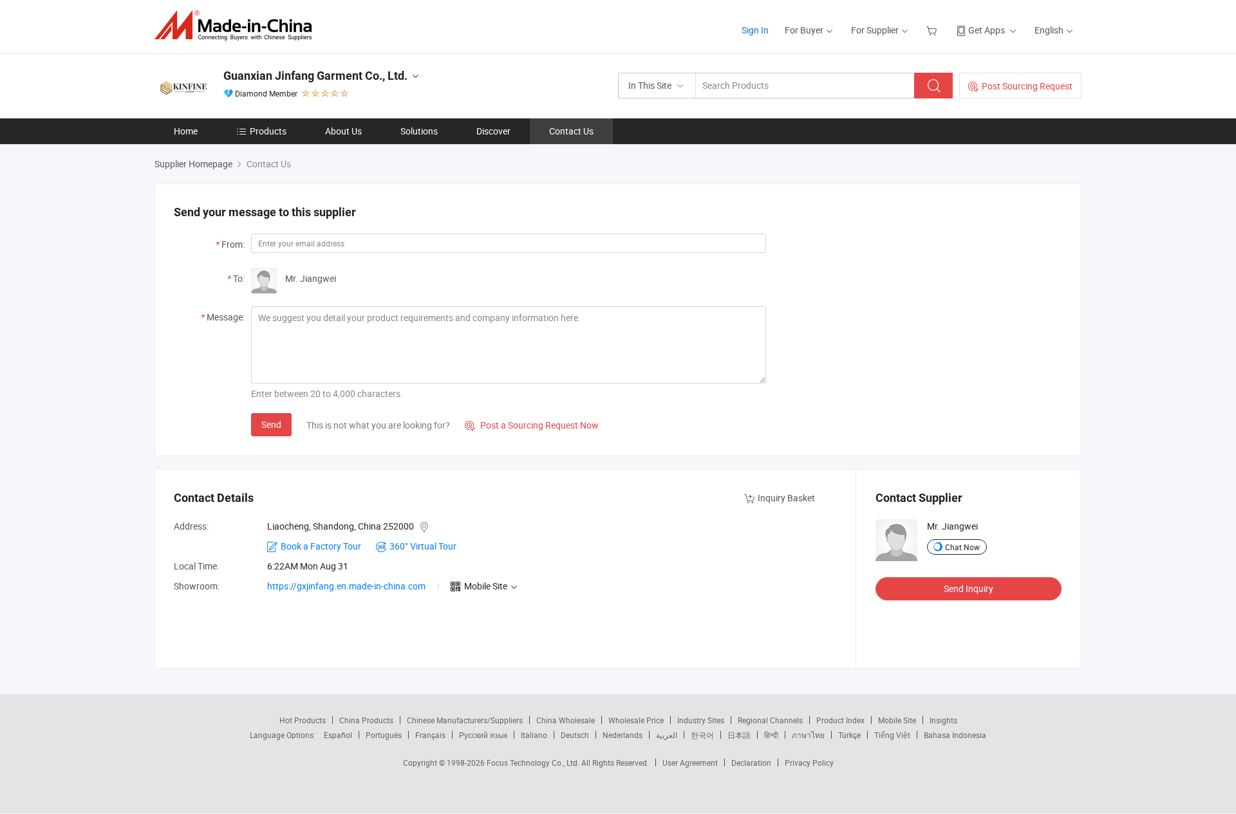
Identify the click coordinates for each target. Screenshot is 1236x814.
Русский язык (483, 735)
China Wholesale (565, 720)
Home (186, 131)
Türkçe (849, 735)
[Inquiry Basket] (933, 30)
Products (268, 131)
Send (271, 424)
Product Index (840, 720)
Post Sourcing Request (1027, 86)
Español (338, 735)
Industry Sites (700, 720)
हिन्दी (771, 735)
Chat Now (962, 547)
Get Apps (986, 30)
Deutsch (575, 735)
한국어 (702, 735)
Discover (493, 131)
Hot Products (302, 720)
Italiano (534, 735)
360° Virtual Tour (422, 546)
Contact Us (571, 131)
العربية (666, 735)
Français (430, 735)
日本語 (739, 735)
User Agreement (690, 762)
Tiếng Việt (892, 735)
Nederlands (622, 735)
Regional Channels (770, 720)
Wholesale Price (636, 720)
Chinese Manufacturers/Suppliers (465, 720)
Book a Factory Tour (321, 546)
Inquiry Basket (786, 498)
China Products (366, 720)
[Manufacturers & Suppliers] (237, 25)
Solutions (419, 131)
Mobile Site (897, 720)
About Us (343, 131)
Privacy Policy (809, 762)
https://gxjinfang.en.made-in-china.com (346, 586)
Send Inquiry (968, 588)
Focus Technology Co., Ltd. (534, 762)
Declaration (751, 762)
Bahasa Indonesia (955, 735)
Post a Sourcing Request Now (532, 425)
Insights (943, 720)
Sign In (755, 30)
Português (384, 735)
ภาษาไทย (808, 735)
